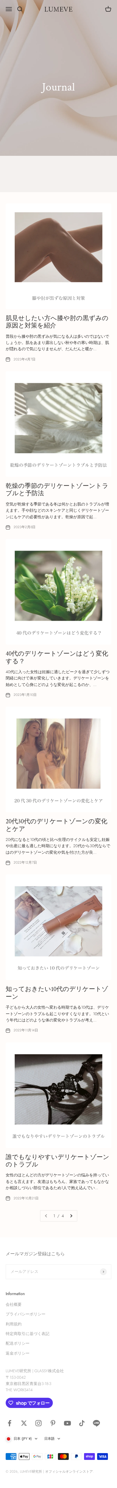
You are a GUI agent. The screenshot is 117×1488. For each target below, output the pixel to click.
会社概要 (14, 1304)
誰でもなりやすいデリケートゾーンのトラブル (57, 1161)
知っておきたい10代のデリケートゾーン (57, 993)
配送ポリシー (18, 1343)
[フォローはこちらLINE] (96, 1423)
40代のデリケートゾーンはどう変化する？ (57, 657)
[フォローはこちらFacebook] (9, 1423)
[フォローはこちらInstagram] (38, 1423)
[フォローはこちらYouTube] (67, 1423)
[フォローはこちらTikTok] (82, 1423)
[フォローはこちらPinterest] (53, 1423)
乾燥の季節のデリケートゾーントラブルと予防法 (57, 490)
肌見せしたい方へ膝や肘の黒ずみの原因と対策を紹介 (57, 322)
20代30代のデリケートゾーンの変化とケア (56, 825)
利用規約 (14, 1324)
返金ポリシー (18, 1353)
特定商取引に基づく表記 (27, 1333)
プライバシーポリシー (25, 1314)
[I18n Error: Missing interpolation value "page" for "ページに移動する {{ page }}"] (71, 1215)
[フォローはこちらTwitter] (24, 1423)
